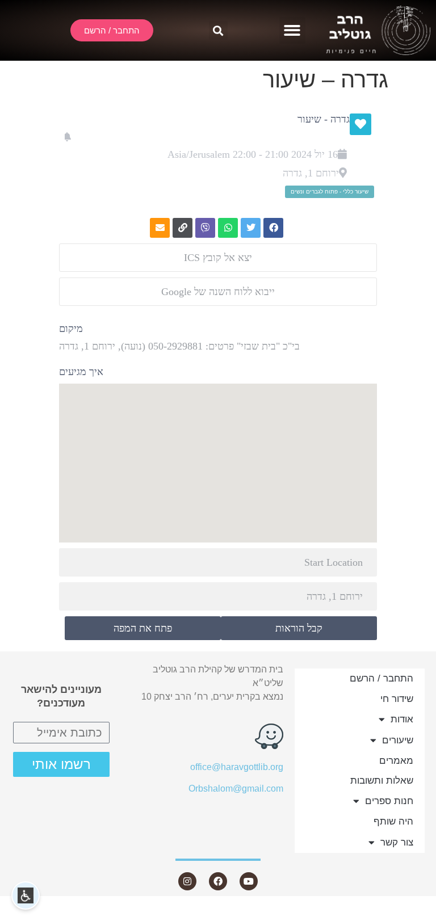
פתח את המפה (143, 628)
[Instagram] (187, 881)
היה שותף (393, 821)
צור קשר (396, 842)
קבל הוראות (298, 628)
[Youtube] (249, 881)
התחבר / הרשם (381, 678)
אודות (402, 719)
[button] (292, 30)
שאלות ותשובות (381, 780)
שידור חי (396, 698)
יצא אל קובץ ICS (218, 257)
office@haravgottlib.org (236, 767)
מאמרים (396, 760)
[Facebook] (218, 881)
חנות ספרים (389, 801)
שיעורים (397, 740)
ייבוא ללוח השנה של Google (218, 291)
